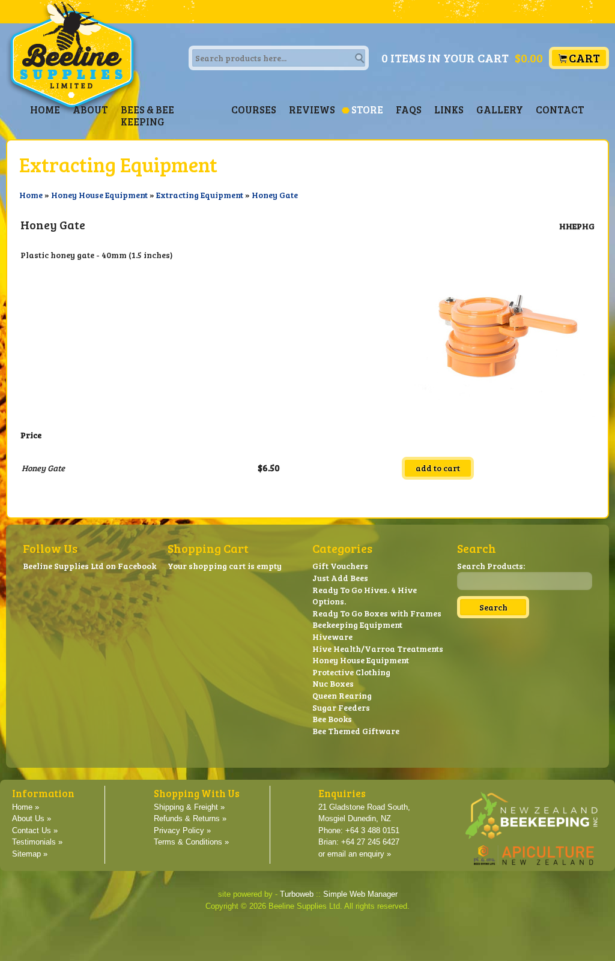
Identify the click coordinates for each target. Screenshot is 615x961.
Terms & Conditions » (191, 842)
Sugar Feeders (341, 707)
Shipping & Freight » (189, 807)
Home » (25, 807)
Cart (584, 58)
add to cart (438, 468)
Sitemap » (29, 854)
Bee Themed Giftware (355, 731)
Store (367, 109)
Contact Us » (35, 831)
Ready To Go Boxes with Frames (376, 613)
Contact (560, 109)
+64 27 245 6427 (370, 842)
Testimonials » (37, 842)
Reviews (312, 109)
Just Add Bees (340, 577)
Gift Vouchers (340, 565)
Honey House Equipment (99, 194)
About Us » (31, 819)
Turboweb (297, 894)
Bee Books (332, 719)
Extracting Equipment (199, 194)
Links (449, 109)
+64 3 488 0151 (372, 831)
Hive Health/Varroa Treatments (377, 648)
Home (45, 109)
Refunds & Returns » (190, 819)
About (90, 109)
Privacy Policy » (182, 831)
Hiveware (332, 636)
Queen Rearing (342, 695)
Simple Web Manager (360, 894)
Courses (253, 109)
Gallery (499, 109)
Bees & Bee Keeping (147, 115)
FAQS (409, 109)
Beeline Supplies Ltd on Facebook (89, 565)
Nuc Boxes (333, 683)
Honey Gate (275, 194)
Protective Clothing (351, 672)
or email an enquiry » (354, 854)
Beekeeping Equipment (357, 624)
